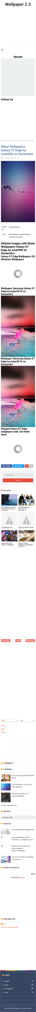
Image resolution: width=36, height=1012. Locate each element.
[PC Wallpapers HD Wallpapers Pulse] (9, 519)
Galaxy (21, 140)
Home (3, 140)
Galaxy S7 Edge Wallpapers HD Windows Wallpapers (25, 544)
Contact (3, 732)
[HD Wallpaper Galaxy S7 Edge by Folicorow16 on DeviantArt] (9, 500)
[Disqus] (18, 575)
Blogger (22, 877)
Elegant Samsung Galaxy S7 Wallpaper (7, 544)
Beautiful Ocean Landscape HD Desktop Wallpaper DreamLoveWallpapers (21, 848)
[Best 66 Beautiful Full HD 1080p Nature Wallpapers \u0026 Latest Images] (26, 519)
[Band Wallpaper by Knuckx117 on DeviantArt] (26, 500)
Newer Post (6, 640)
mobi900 (27, 140)
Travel (6, 992)
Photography (9, 988)
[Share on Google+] (27, 466)
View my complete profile (9, 927)
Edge (15, 140)
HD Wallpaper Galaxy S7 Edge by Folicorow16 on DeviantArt (8, 509)
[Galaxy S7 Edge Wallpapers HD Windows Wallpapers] (26, 535)
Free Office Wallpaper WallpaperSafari (23, 830)
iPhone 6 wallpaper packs (9, 805)
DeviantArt (9, 140)
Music (6, 985)
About (3, 729)
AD (4, 924)
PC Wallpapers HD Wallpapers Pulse (6, 528)
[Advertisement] (18, 27)
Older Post (30, 640)
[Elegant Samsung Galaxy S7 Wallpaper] (9, 535)
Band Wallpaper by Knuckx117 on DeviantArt (24, 509)
